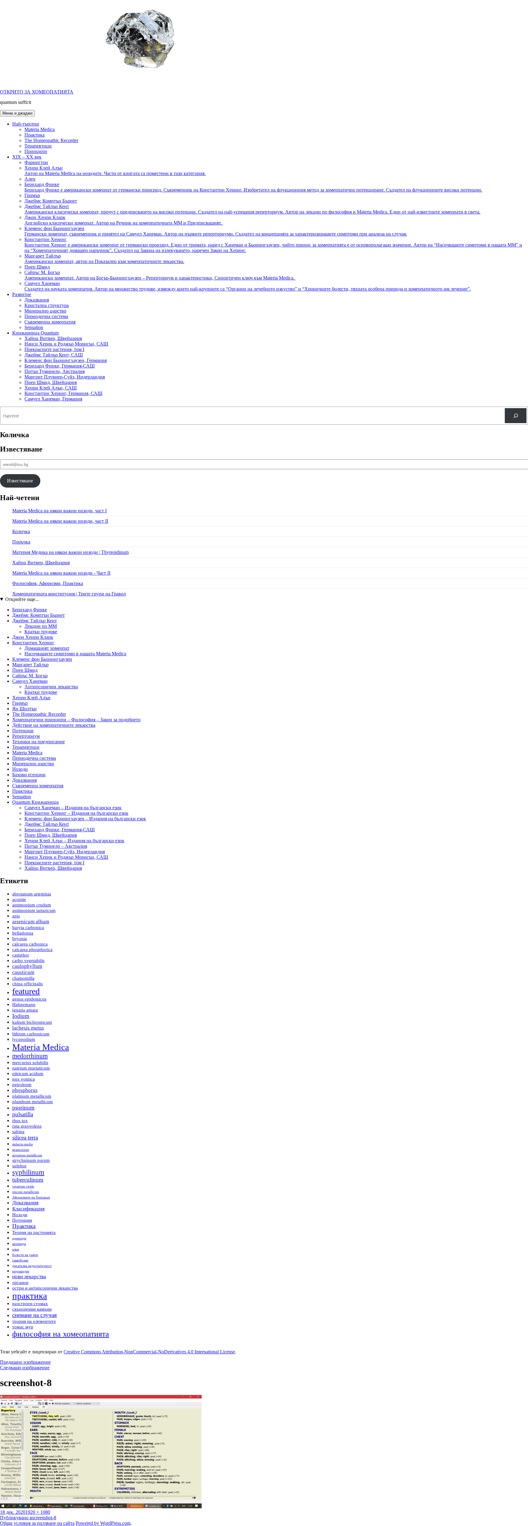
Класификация (28, 1209)
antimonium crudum (31, 904)
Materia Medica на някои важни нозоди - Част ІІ (61, 573)
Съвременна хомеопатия (49, 321)
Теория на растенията (34, 1232)
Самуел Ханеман (247, 286)
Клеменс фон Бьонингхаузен (215, 231)
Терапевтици (38, 145)
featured (26, 991)
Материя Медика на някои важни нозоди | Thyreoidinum (70, 552)
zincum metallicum (25, 1192)
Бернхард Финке (253, 187)
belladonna (22, 933)
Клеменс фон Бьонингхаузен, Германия (65, 360)
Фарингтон (36, 162)
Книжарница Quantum (35, 332)
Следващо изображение (25, 1367)
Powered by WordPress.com (103, 1523)
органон (20, 1282)
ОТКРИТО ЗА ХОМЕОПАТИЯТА (36, 91)
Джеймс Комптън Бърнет (50, 200)
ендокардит (20, 1271)
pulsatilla (22, 1114)
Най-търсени (25, 123)
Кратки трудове (40, 631)
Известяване (20, 480)
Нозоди (20, 769)
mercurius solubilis (30, 1062)
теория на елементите (34, 1321)
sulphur (19, 1165)
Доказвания (36, 299)
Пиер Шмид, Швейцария (50, 382)
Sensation (33, 327)
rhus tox (20, 1120)
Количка (21, 531)
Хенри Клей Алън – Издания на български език (74, 840)
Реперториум (26, 736)
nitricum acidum (27, 1073)
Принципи (35, 151)
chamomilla (23, 978)
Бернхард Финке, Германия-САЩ (59, 365)
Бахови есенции (29, 774)
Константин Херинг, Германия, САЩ (63, 393)
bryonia (19, 938)
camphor (20, 955)
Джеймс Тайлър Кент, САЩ (53, 354)
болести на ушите (25, 1255)
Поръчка (21, 541)
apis (16, 915)
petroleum (21, 1084)
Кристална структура (46, 305)
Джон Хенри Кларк (123, 220)
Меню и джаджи (17, 113)
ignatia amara (25, 1010)
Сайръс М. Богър (160, 275)
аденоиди (19, 1238)
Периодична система (46, 316)
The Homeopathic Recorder (51, 140)
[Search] (515, 415)
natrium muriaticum (31, 1068)
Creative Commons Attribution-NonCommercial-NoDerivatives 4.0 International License (149, 1351)
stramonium (20, 1149)
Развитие (21, 294)
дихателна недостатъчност (32, 1266)
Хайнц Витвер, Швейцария (53, 338)
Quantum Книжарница (35, 802)
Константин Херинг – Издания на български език (76, 813)
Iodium (20, 1016)
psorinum (23, 1107)
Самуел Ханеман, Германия (53, 398)
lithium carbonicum (31, 1033)
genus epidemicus (29, 999)
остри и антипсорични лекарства (45, 1288)
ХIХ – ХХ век (27, 156)
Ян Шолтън (24, 708)
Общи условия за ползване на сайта (37, 1523)
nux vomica (23, 1079)
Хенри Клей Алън (115, 170)
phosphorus (25, 1090)
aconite (19, 899)
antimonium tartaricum (34, 910)
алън (15, 1249)
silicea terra (25, 1137)
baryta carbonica (28, 927)
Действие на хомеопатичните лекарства (53, 725)
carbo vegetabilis (28, 960)
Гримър (32, 195)
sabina (18, 1131)
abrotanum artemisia (31, 893)
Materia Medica (39, 129)
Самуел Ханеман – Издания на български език (73, 807)
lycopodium (23, 1039)
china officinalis (27, 983)
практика (29, 1296)
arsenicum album (30, 921)
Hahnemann (23, 1004)
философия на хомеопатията (60, 1334)
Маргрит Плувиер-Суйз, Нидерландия (64, 376)
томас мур (22, 1326)
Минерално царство (45, 310)
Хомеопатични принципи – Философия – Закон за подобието (76, 719)
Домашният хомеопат (46, 648)
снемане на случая (34, 1315)
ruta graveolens (27, 1126)
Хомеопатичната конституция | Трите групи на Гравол (69, 593)
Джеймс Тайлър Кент (252, 209)
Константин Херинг (273, 245)
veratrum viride (23, 1186)
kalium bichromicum (32, 1022)
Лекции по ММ (40, 626)
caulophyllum (27, 966)
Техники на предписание (38, 741)
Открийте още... (22, 599)
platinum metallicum (31, 1096)
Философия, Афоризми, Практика (47, 583)
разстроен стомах (30, 1303)
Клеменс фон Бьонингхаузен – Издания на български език (85, 818)
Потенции (23, 730)
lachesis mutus (28, 1028)
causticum (23, 972)
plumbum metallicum (32, 1101)
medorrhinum (30, 1055)
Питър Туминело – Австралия (55, 846)
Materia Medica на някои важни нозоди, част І (59, 510)
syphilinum (28, 1172)
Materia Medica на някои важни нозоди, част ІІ (60, 521)
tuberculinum (27, 1180)
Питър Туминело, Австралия (54, 371)
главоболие (20, 1260)
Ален (29, 178)
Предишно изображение (25, 1362)
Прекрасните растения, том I (54, 349)
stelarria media (22, 1144)
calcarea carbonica (30, 944)
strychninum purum (31, 1160)
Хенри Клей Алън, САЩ (50, 387)
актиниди (19, 1244)
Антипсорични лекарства (51, 686)
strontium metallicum (27, 1155)
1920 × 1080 (37, 1512)
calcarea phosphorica (32, 949)
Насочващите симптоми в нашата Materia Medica (75, 653)
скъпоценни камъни (32, 1309)
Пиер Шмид (37, 266)
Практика (34, 134)
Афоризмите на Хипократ (31, 1197)
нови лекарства (29, 1276)
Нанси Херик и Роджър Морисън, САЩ (66, 343)
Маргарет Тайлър (104, 258)
